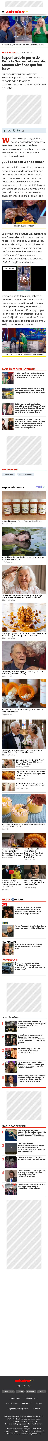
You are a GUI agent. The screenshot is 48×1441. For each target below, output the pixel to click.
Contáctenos (12, 1403)
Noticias (30, 1391)
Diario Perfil (8, 1391)
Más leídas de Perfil (14, 1126)
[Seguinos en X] (29, 1386)
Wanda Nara (17, 138)
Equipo (39, 1403)
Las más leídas (11, 1017)
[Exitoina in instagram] (18, 1386)
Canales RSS (15, 1398)
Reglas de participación (18, 1408)
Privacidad (26, 1403)
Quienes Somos (31, 1398)
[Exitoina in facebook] (24, 1386)
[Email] (22, 131)
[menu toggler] (2, 11)
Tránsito (36, 1408)
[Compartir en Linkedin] (18, 130)
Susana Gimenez (25, 474)
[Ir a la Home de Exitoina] (17, 12)
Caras (20, 1391)
